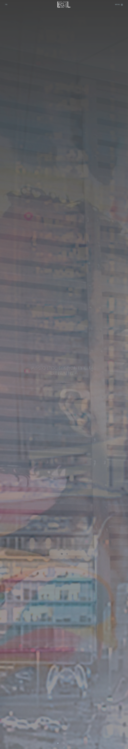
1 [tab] (58, 743)
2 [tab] (64, 743)
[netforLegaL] (63, 5)
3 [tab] (70, 743)
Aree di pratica (64, 382)
